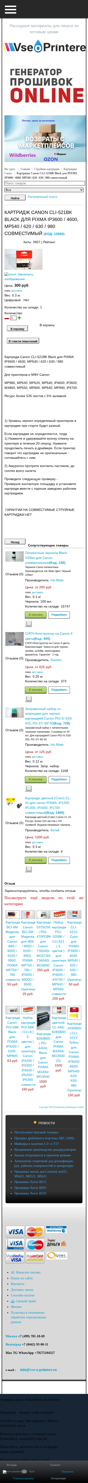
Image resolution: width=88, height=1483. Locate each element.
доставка (16, 290)
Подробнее (59, 614)
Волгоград (13, 1344)
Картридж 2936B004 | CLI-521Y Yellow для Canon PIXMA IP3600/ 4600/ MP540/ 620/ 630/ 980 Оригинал (75, 1057)
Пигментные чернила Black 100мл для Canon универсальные (46, 557)
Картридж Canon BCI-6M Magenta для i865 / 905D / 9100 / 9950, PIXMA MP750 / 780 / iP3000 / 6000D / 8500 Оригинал (28, 956)
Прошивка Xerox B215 (30, 1182)
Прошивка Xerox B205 (30, 1188)
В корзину (36, 614)
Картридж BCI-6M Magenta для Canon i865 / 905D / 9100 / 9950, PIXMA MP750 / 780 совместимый (16, 951)
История (12, 1465)
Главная (25, 169)
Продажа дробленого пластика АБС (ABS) (44, 1138)
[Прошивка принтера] (7, 1214)
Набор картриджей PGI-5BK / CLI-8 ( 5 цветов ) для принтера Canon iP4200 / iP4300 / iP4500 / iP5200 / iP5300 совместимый (31, 1051)
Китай (54, 830)
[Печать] (83, 241)
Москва (11, 1336)
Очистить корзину (23, 1478)
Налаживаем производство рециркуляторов (45, 1149)
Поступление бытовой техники (36, 1132)
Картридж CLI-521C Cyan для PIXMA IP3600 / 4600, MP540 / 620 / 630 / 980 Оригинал (74, 951)
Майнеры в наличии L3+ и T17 (36, 1144)
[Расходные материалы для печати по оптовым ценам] (44, 46)
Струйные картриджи (46, 169)
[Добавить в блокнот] (28, 623)
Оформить (67, 1471)
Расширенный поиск (42, 197)
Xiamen (56, 660)
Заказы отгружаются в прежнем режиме (42, 1155)
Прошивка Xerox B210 (30, 1193)
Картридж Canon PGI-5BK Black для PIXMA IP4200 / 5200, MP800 (13, 1037)
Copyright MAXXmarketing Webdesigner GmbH (61, 1107)
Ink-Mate (57, 580)
